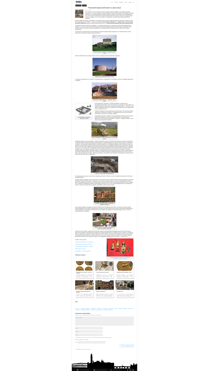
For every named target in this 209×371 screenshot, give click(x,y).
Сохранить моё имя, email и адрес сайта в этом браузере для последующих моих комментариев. (94, 337)
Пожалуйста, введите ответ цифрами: (82, 339)
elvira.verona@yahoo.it (101, 370)
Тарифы (130, 2)
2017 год (77, 308)
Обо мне (116, 2)
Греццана (105, 308)
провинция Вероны (85, 309)
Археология (78, 5)
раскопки (93, 309)
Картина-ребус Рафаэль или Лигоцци (83, 244)
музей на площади (122, 308)
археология (94, 308)
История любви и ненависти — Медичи (84, 246)
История (84, 5)
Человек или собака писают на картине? (84, 242)
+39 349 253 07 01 (117, 370)
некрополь (130, 308)
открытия (77, 309)
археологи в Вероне (85, 308)
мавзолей (110, 308)
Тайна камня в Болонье (80, 248)
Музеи (126, 2)
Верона (99, 308)
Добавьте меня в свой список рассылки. (84, 349)
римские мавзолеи (108, 309)
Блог (112, 2)
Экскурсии (121, 2)
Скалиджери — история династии (83, 251)
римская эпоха (99, 309)
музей (115, 308)
